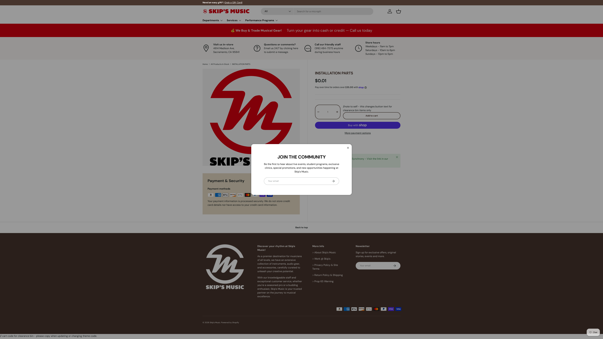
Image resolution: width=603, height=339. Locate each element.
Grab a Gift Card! (233, 2)
